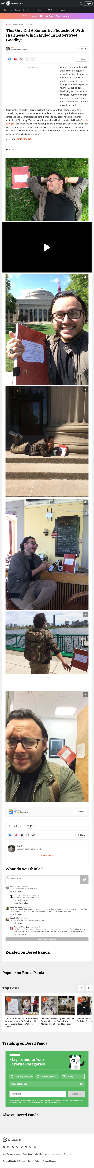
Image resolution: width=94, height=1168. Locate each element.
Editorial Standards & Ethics (14, 1161)
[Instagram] (8, 1147)
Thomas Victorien (21, 927)
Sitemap (67, 1154)
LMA (12, 47)
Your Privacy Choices (11, 1154)
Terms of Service (49, 1161)
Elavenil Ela (14, 886)
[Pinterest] (13, 1147)
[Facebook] (4, 1147)
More (63, 10)
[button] (81, 988)
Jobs (47, 1154)
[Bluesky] (22, 1147)
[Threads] (26, 1147)
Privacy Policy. (57, 1102)
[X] (17, 1147)
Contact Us (56, 1154)
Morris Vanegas (23, 139)
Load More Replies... (21, 903)
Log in (88, 4)
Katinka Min (14, 918)
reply (20, 891)
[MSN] (30, 1147)
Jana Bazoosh (16, 907)
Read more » (47, 855)
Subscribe (76, 1094)
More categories (19, 1084)
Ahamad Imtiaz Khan (22, 895)
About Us (38, 1154)
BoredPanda (14, 3)
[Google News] (35, 1147)
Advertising (27, 1154)
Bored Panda (12, 1139)
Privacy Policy (34, 1161)
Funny (8, 24)
